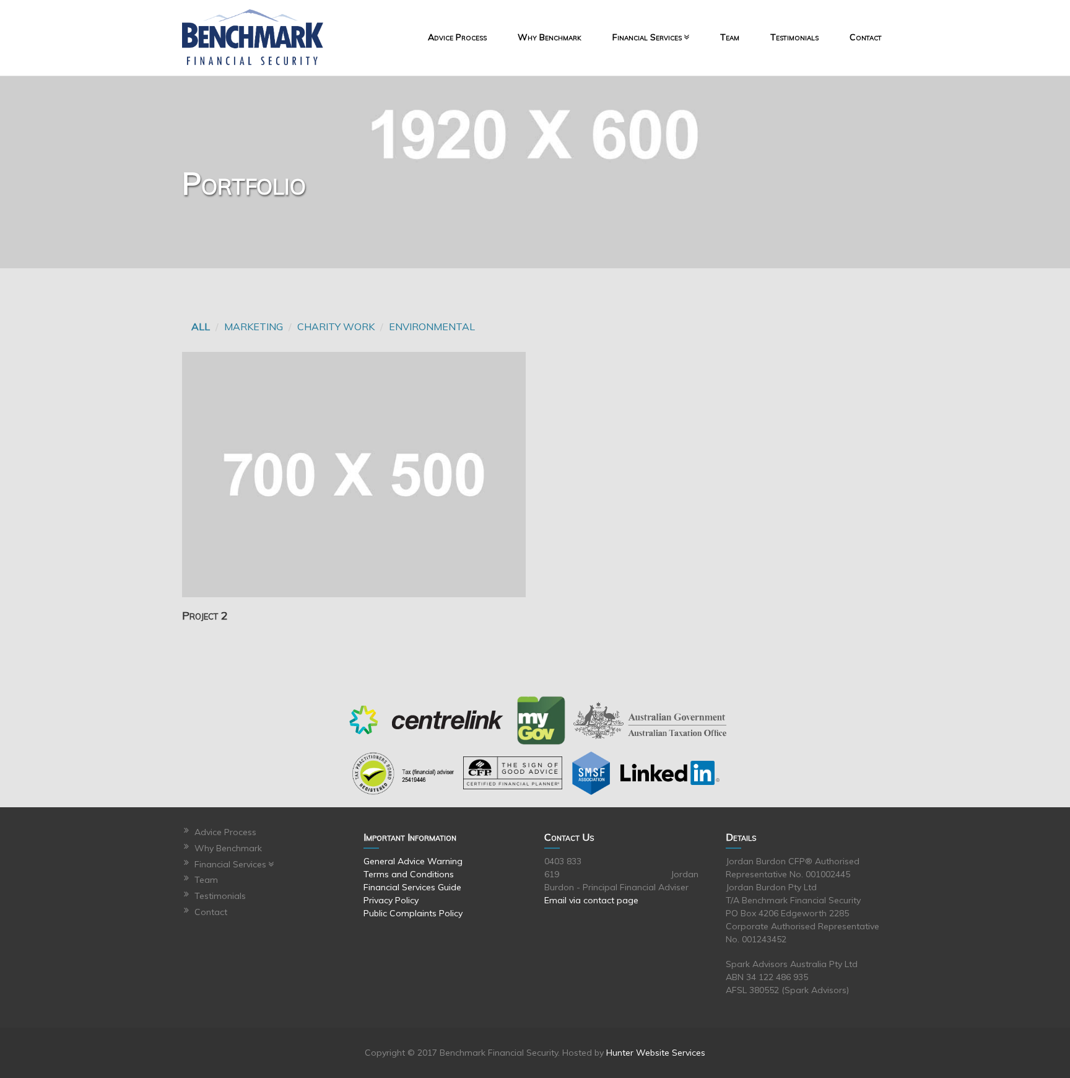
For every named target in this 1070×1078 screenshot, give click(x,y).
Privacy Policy (391, 900)
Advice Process (457, 37)
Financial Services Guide (412, 887)
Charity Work (336, 326)
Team (729, 37)
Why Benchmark (549, 37)
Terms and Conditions (408, 874)
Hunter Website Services (655, 1052)
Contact (866, 37)
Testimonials (794, 37)
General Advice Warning (413, 861)
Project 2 (205, 616)
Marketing (253, 326)
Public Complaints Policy (413, 913)
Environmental (432, 326)
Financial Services (647, 37)
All (200, 326)
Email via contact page (591, 900)
